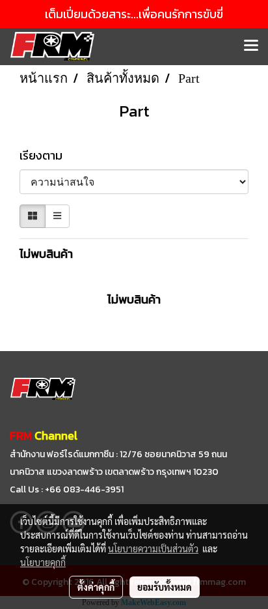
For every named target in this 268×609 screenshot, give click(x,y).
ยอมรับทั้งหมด (164, 587)
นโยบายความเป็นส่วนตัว (153, 548)
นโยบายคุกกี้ (43, 562)
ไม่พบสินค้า (46, 253)
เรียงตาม (45, 155)
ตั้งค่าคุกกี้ (95, 587)
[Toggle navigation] (251, 46)
